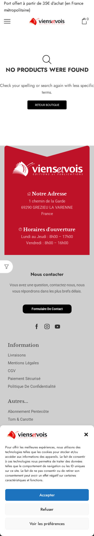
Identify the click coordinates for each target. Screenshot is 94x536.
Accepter (47, 495)
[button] (86, 434)
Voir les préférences (47, 524)
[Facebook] (36, 326)
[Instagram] (47, 326)
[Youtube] (57, 326)
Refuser (47, 509)
